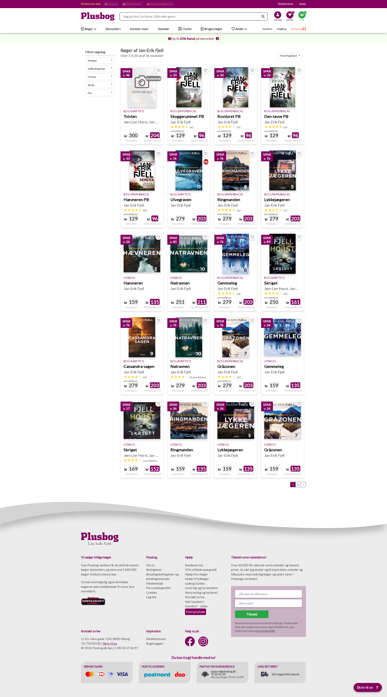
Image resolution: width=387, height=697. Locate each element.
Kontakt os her (195, 597)
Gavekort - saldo (196, 606)
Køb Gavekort (194, 601)
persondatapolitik (265, 630)
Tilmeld (251, 614)
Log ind (151, 597)
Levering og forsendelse (201, 588)
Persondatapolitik (158, 588)
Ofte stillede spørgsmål (201, 569)
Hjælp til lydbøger (197, 579)
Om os (150, 565)
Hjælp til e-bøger (196, 574)
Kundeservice (194, 565)
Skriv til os (110, 643)
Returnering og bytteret (201, 592)
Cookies (151, 592)
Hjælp (302, 3)
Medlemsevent (156, 639)
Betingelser (154, 569)
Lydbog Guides (195, 583)
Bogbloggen (154, 643)
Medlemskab (285, 3)
